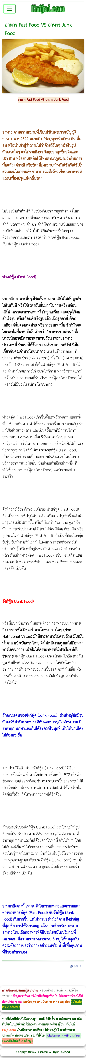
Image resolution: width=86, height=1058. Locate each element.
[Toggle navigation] (9, 9)
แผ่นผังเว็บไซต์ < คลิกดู (17, 1041)
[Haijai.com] (48, 8)
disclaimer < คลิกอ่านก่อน (63, 1035)
